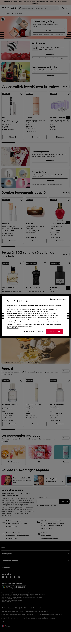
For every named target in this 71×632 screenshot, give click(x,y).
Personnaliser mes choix (34, 331)
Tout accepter (54, 331)
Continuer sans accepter (58, 299)
